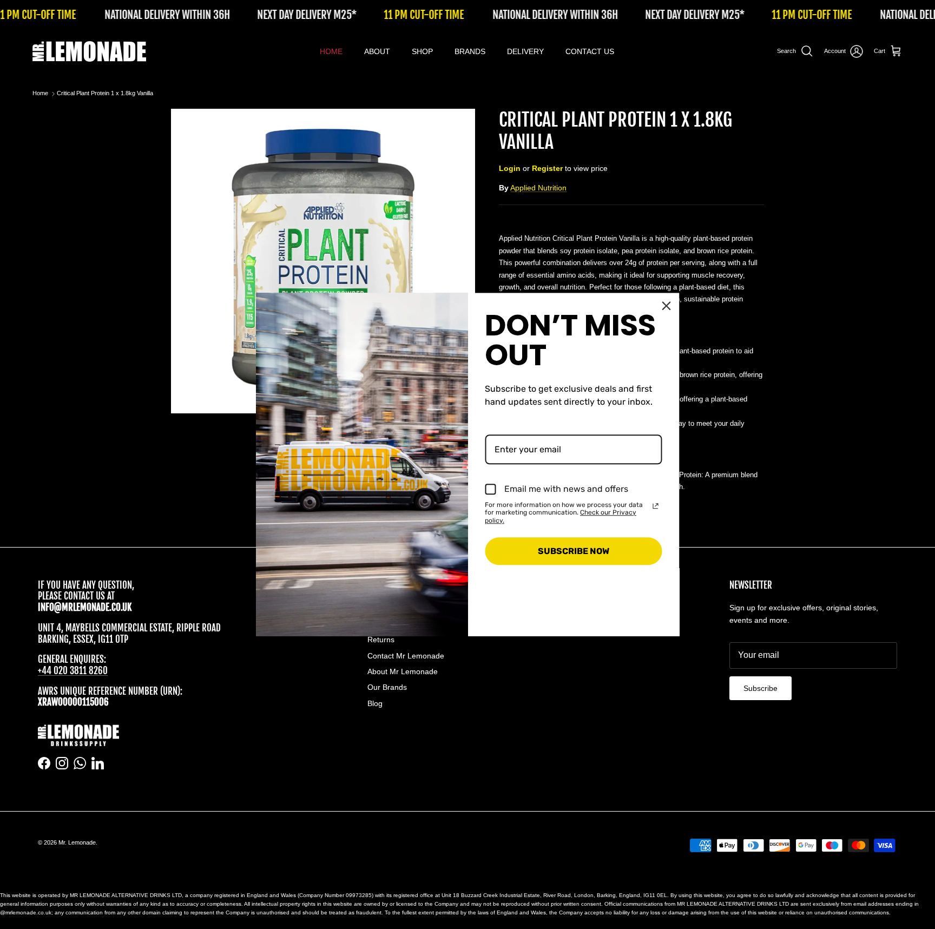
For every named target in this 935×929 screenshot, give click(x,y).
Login (510, 168)
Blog (375, 703)
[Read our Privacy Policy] (655, 505)
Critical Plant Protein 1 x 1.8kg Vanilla (105, 93)
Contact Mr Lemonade (405, 655)
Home (40, 93)
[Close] (667, 306)
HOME (331, 51)
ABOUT (377, 51)
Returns (380, 639)
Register (547, 168)
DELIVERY (525, 51)
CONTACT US (589, 51)
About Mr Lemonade (402, 671)
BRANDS (470, 51)
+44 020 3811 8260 (73, 670)
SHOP (422, 51)
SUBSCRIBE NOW (573, 551)
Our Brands (387, 687)
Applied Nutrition (538, 187)
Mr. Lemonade (77, 842)
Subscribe (760, 688)
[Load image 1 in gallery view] (323, 261)
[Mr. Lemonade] (89, 51)
